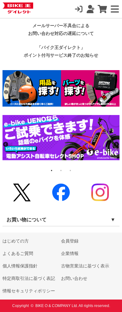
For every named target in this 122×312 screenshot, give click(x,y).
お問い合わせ (74, 278)
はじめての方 (16, 240)
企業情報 (70, 253)
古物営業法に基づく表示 (85, 265)
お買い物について (27, 219)
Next (116, 144)
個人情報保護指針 (20, 265)
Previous (6, 144)
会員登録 (70, 240)
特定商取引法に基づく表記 (29, 278)
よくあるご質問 (18, 253)
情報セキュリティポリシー (29, 290)
